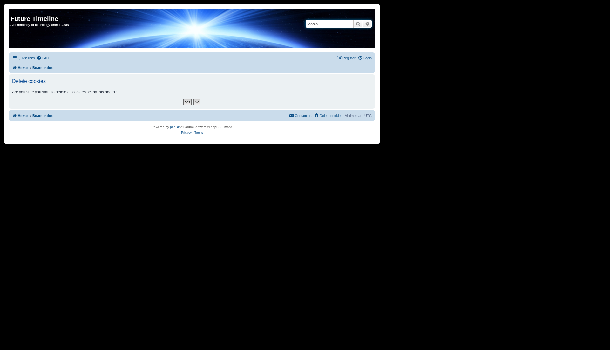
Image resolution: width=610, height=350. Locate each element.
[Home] (14, 12)
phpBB (175, 127)
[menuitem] (43, 58)
